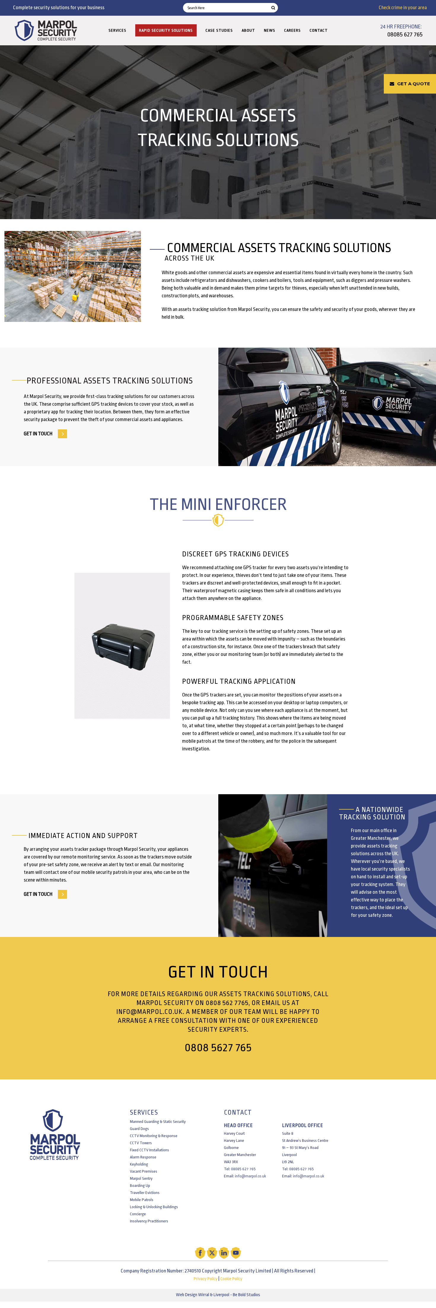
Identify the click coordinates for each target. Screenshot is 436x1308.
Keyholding (139, 1164)
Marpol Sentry (141, 1178)
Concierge (138, 1214)
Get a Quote (413, 83)
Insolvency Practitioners (149, 1221)
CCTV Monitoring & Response (153, 1136)
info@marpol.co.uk (149, 1012)
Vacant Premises (143, 1171)
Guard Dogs (139, 1128)
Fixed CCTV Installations (149, 1150)
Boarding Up (140, 1185)
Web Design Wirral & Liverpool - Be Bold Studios (218, 1294)
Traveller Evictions (145, 1192)
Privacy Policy (205, 1278)
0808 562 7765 (227, 1003)
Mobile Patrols (141, 1200)
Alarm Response (143, 1157)
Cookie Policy (231, 1278)
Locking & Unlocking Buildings (154, 1207)
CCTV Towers (141, 1143)
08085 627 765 (405, 34)
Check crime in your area (403, 7)
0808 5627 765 (218, 1047)
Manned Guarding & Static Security (158, 1121)
